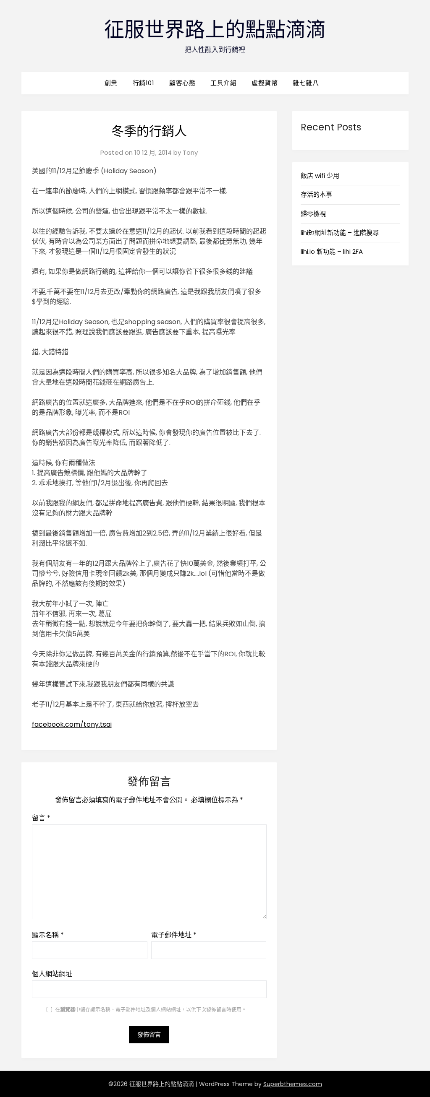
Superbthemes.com (292, 1084)
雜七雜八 (306, 82)
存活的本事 (316, 194)
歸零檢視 (313, 213)
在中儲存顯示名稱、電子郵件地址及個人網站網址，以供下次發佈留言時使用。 (150, 1009)
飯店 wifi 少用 (320, 175)
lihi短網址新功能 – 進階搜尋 (340, 232)
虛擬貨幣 (265, 82)
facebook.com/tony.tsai (72, 724)
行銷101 (144, 82)
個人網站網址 (52, 974)
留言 (41, 818)
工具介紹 (223, 82)
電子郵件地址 (174, 935)
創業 (111, 82)
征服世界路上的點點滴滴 (215, 30)
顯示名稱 (48, 935)
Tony (190, 152)
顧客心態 (182, 82)
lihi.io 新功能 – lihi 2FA (332, 251)
